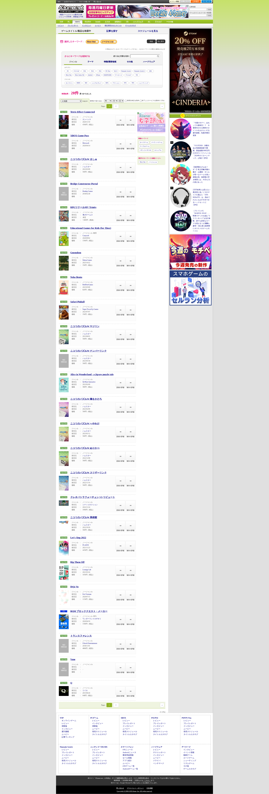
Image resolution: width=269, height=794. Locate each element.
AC (149, 22)
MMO (78, 83)
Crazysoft (86, 236)
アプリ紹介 (127, 760)
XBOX (77, 22)
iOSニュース (128, 750)
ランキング (206, 1)
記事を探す (112, 31)
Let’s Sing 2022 (78, 537)
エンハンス (87, 119)
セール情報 (127, 758)
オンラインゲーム (69, 720)
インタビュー (86, 25)
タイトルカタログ (99, 734)
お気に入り (185, 1)
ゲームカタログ (130, 25)
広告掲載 (150, 788)
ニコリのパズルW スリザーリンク (88, 472)
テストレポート (159, 752)
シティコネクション (90, 505)
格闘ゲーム (188, 755)
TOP (61, 22)
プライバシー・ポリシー (135, 788)
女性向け (118, 22)
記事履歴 (196, 1)
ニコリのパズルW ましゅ (83, 159)
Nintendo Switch (126, 71)
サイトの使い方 (84, 2)
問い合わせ (97, 2)
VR (127, 22)
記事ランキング (68, 737)
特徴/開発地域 (110, 62)
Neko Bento (76, 277)
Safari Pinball (77, 301)
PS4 (92, 71)
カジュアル (157, 150)
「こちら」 (147, 780)
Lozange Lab (87, 570)
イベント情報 (188, 752)
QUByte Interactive (89, 382)
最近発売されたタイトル (113, 25)
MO (86, 83)
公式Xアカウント (70, 2)
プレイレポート (73, 25)
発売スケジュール (99, 731)
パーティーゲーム (156, 142)
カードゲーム (144, 142)
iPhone (98, 75)
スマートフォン (127, 747)
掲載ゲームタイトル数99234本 (71, 15)
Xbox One (91, 42)
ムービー (98, 25)
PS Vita (108, 71)
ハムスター (87, 167)
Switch (97, 22)
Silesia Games (87, 260)
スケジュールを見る (148, 31)
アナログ (158, 22)
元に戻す (160, 41)
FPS (125, 83)
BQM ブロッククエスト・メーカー (88, 611)
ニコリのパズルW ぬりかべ (84, 448)
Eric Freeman (87, 594)
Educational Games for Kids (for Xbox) (90, 228)
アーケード (118, 75)
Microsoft (86, 143)
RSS (59, 2)
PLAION (86, 545)
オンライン (69, 83)
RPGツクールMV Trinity (83, 207)
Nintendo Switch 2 (139, 71)
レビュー (61, 25)
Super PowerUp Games (90, 309)
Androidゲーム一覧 (130, 769)
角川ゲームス (88, 215)
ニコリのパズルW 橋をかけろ (86, 399)
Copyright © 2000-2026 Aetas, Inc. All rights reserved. (134, 791)
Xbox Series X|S (79, 75)
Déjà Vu (74, 586)
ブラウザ (76, 71)
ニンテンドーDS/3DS (98, 747)
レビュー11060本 (65, 17)
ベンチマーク (158, 763)
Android (90, 75)
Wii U (115, 71)
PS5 (85, 71)
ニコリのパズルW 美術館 (83, 517)
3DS (150, 71)
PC (69, 22)
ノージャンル (107, 42)
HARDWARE (108, 75)
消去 (151, 41)
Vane (72, 659)
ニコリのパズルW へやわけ (84, 423)
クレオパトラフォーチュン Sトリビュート (92, 497)
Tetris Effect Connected (82, 112)
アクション (116, 83)
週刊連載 (65, 731)
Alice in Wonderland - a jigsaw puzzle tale (92, 374)
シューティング (143, 83)
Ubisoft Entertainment (90, 643)
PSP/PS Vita (186, 718)
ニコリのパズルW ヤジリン (84, 326)
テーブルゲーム (144, 146)
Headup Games (88, 191)
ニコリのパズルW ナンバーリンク (88, 351)
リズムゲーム (188, 763)
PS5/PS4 (88, 22)
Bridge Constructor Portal (84, 183)
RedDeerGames (88, 285)
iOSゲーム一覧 (128, 766)
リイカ (85, 690)
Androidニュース (129, 752)
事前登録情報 (128, 755)
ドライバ (156, 760)
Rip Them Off (77, 562)
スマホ (107, 22)
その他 (130, 62)
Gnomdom (75, 252)
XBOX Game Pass (79, 135)
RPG (107, 83)
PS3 (100, 71)
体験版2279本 (78, 17)
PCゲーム (94, 718)
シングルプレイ (96, 83)
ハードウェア (138, 22)
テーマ (90, 62)
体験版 (64, 726)
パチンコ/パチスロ (145, 150)
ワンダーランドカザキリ (92, 619)
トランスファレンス (81, 635)
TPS (133, 83)
